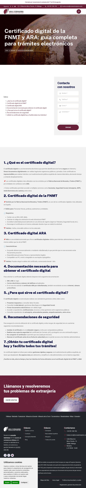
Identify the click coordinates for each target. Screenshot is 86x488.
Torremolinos (55, 416)
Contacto (27, 433)
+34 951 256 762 (52, 6)
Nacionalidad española (51, 433)
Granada (77, 416)
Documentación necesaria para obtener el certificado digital (27, 108)
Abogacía (47, 436)
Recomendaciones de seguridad (18, 113)
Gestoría (13, 50)
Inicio (7, 50)
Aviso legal (55, 480)
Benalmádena (65, 416)
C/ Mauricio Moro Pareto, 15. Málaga (30, 6)
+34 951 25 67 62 (11, 400)
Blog (26, 439)
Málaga (8, 416)
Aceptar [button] (7, 482)
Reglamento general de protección (70, 485)
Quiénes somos (29, 430)
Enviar (68, 127)
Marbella (14, 416)
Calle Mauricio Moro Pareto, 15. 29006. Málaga (72, 441)
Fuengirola (21, 416)
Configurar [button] (24, 482)
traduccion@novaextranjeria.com (72, 6)
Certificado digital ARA (14, 105)
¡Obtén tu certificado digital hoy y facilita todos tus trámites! (27, 115)
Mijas (71, 416)
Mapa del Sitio (44, 480)
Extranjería (48, 430)
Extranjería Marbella (30, 436)
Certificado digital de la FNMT (16, 103)
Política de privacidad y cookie (71, 480)
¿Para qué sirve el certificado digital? (19, 110)
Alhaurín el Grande (31, 416)
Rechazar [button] (15, 482)
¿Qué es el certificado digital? (17, 101)
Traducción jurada (50, 439)
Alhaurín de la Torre (44, 416)
